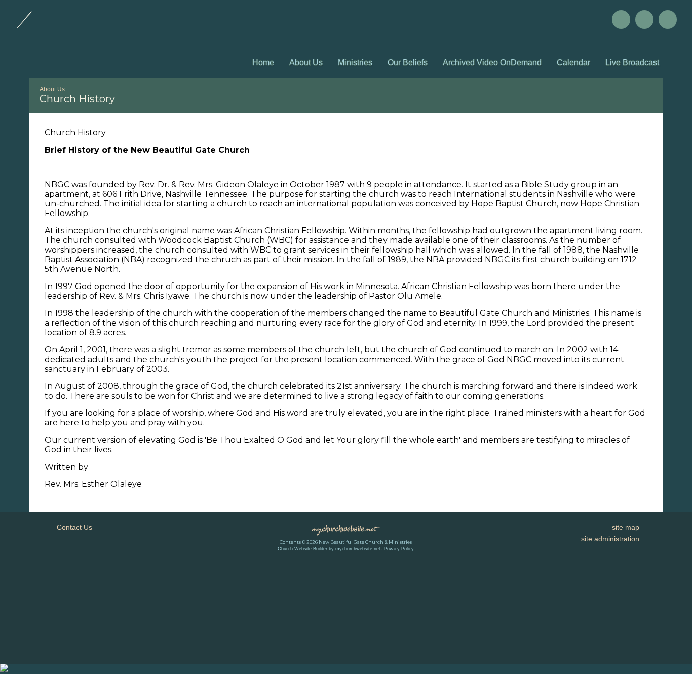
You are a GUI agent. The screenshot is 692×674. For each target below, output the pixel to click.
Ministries (355, 62)
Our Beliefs (408, 62)
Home (263, 62)
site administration (610, 539)
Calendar (573, 62)
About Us (306, 62)
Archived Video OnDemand (492, 62)
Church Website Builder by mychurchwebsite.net (329, 548)
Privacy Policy (399, 548)
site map (625, 527)
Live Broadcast (632, 62)
